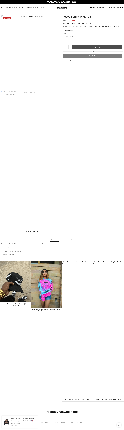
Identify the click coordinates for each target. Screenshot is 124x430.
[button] (91, 7)
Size (64, 33)
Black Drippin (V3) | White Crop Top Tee (77, 399)
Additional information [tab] (66, 240)
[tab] (54, 240)
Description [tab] (54, 240)
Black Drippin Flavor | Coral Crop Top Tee (108, 399)
